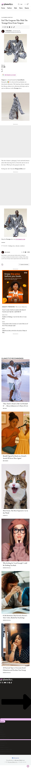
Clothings (4, 17)
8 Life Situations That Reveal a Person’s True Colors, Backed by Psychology (15, 616)
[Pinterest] (29, 252)
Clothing (10, 246)
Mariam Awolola (7, 567)
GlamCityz (5, 515)
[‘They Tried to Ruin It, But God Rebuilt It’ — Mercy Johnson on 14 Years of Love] (15, 380)
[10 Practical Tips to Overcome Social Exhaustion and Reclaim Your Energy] (15, 644)
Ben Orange (9, 30)
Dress (14, 246)
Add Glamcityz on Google (10, 75)
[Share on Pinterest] (10, 27)
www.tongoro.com (20, 239)
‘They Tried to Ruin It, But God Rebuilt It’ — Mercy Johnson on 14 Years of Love (15, 405)
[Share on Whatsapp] (12, 27)
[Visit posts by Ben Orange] (2, 252)
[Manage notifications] (28, 766)
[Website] (22, 252)
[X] (3, 682)
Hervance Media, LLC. (13, 762)
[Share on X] (7, 27)
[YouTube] (25, 252)
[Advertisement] (15, 13)
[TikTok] (11, 682)
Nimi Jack (5, 408)
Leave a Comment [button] (24, 264)
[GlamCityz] (7, 4)
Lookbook (22, 246)
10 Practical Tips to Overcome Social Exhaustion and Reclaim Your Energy (14, 669)
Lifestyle (10, 17)
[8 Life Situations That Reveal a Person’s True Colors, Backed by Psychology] (15, 592)
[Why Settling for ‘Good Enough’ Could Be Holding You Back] (15, 540)
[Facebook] (23, 252)
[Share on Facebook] (5, 27)
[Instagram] (27, 252)
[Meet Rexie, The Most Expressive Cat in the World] (15, 486)
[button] (19, 4)
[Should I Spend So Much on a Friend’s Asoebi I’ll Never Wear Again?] (15, 433)
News (3, 321)
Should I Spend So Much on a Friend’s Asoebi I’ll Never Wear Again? (14, 457)
